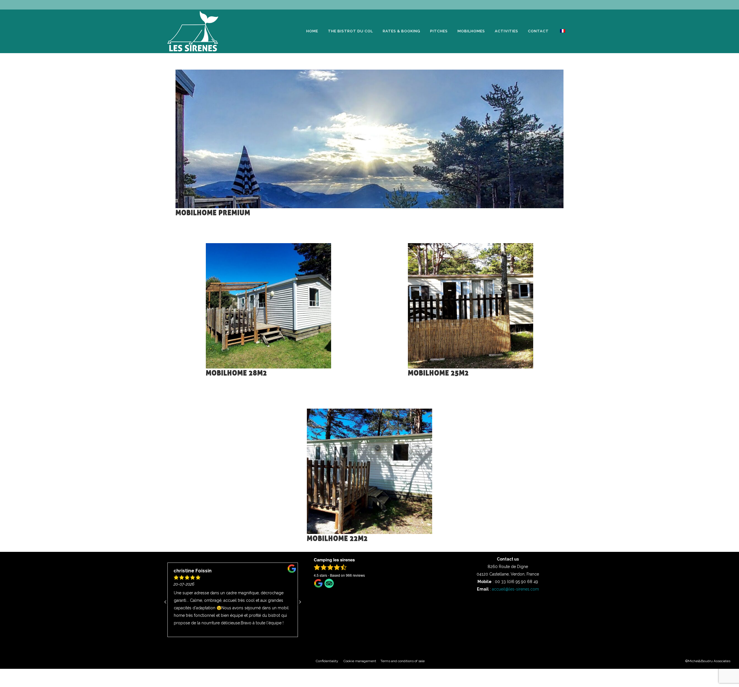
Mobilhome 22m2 (337, 539)
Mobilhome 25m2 (438, 373)
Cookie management (361, 661)
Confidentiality (330, 661)
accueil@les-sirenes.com (515, 589)
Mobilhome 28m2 (236, 373)
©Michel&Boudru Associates (707, 661)
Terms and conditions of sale (402, 661)
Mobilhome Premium (213, 213)
